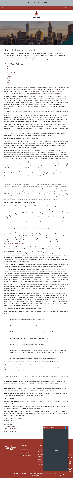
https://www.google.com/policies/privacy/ (15, 244)
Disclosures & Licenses (43, 464)
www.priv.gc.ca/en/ (14, 428)
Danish (9, 69)
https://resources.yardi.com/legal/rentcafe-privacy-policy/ (19, 57)
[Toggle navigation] (2, 7)
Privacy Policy (41, 456)
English (9, 67)
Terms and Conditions (43, 454)
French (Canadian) (12, 73)
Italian (8, 78)
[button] (36, 3)
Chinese (9, 84)
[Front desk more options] (70, 474)
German (9, 77)
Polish (8, 80)
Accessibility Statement (43, 461)
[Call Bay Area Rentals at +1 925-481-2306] (70, 7)
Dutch (8, 71)
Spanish (9, 82)
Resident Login (41, 449)
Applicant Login (41, 451)
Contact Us (40, 459)
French (9, 75)
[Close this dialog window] (67, 427)
